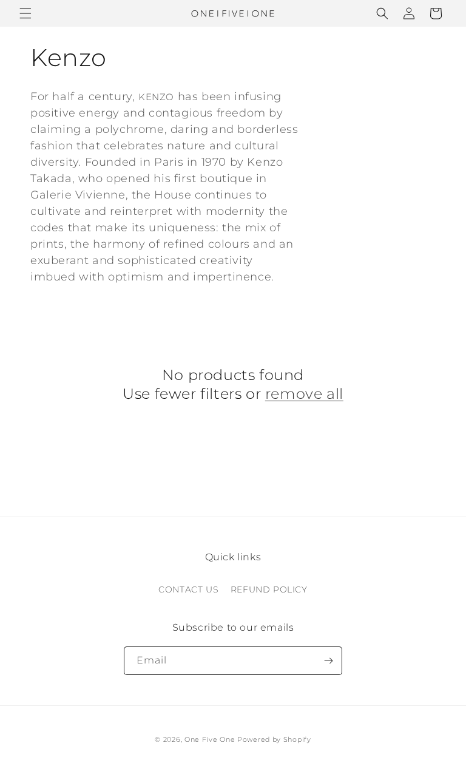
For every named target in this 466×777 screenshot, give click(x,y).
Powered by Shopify (274, 739)
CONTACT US (188, 589)
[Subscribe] (328, 660)
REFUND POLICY (269, 589)
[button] (25, 13)
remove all (304, 393)
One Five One (209, 739)
